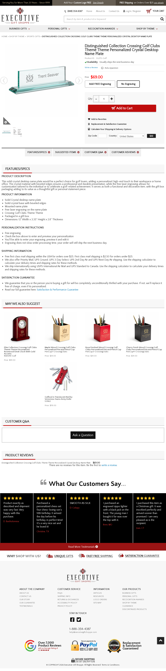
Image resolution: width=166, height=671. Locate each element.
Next (79, 80)
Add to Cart (124, 108)
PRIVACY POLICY (65, 606)
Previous (4, 80)
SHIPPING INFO (64, 596)
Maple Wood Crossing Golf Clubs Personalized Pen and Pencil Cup (60, 348)
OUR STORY (24, 600)
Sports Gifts (33, 36)
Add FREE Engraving (100, 84)
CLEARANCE (127, 606)
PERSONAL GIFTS (129, 596)
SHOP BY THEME (129, 603)
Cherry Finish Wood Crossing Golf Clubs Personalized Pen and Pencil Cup (144, 348)
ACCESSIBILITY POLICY (67, 603)
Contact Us (114, 11)
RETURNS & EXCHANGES (68, 600)
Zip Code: (92, 136)
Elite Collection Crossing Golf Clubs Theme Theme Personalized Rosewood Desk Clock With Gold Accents (20, 350)
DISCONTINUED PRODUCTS (134, 609)
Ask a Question (111, 68)
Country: (113, 136)
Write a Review (91, 67)
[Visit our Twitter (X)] (79, 620)
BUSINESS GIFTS (129, 593)
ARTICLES (97, 593)
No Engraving (128, 84)
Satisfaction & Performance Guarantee (57, 289)
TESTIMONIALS (25, 606)
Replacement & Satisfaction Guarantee (108, 124)
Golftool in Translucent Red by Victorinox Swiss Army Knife (58, 398)
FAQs (60, 593)
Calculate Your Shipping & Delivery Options (111, 129)
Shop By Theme (16, 36)
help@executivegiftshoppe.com (83, 632)
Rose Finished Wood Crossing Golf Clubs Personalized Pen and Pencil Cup (103, 348)
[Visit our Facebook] (72, 620)
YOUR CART (158, 11)
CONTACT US (25, 596)
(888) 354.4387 (75, 11)
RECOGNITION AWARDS (133, 600)
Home (89, 11)
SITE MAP (97, 603)
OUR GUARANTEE (27, 603)
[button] (150, 136)
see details (159, 3)
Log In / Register (133, 11)
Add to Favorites (98, 119)
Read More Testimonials (81, 546)
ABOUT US (24, 593)
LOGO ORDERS (100, 600)
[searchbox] (115, 19)
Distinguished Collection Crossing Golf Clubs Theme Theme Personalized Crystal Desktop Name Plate (46, 463)
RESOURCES (98, 596)
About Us (100, 11)
